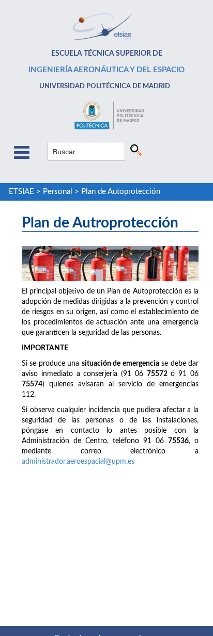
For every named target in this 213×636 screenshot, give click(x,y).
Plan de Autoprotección (120, 191)
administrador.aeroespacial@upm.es (78, 461)
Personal (57, 191)
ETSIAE (21, 191)
